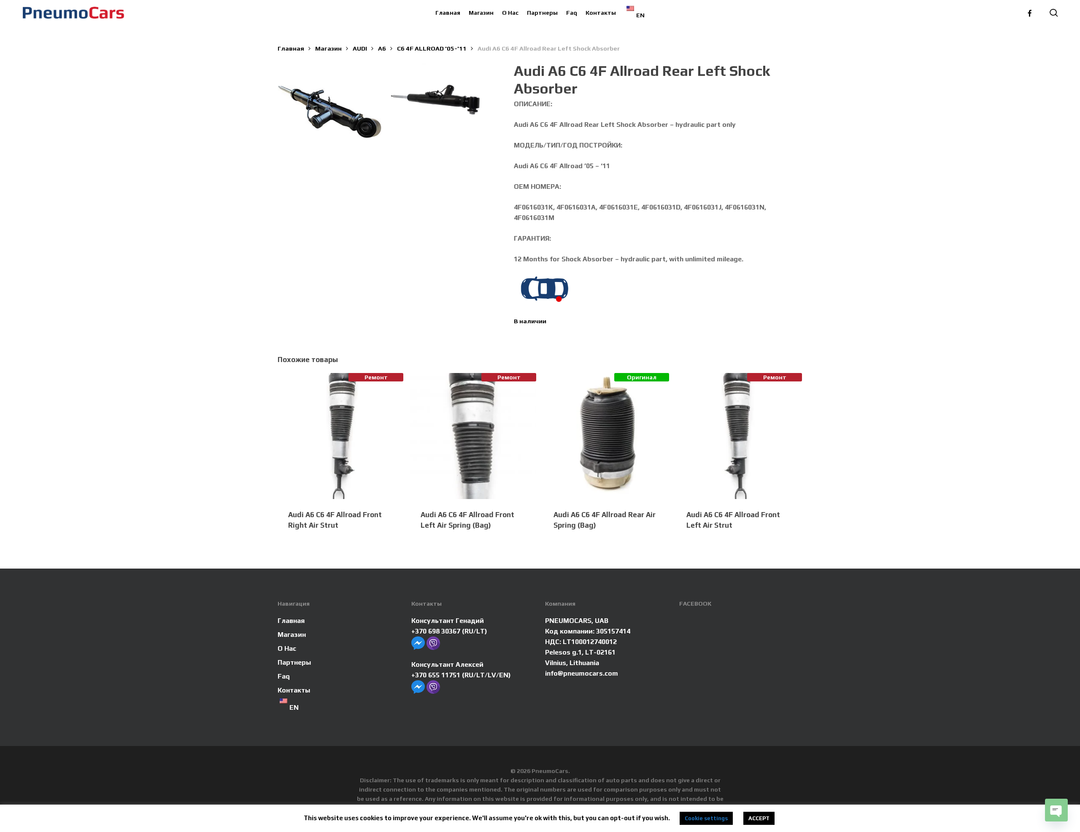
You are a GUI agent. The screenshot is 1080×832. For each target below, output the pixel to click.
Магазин (328, 48)
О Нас (287, 648)
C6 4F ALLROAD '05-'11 (432, 48)
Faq (284, 676)
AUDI (360, 48)
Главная (291, 48)
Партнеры (294, 662)
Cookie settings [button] (706, 818)
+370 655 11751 (435, 675)
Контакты (294, 690)
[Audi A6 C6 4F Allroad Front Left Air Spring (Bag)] (473, 436)
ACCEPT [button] (759, 818)
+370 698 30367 (435, 631)
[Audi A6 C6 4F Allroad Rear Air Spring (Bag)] (606, 436)
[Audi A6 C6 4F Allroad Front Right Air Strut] (341, 436)
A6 (382, 48)
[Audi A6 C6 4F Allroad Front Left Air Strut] (739, 436)
